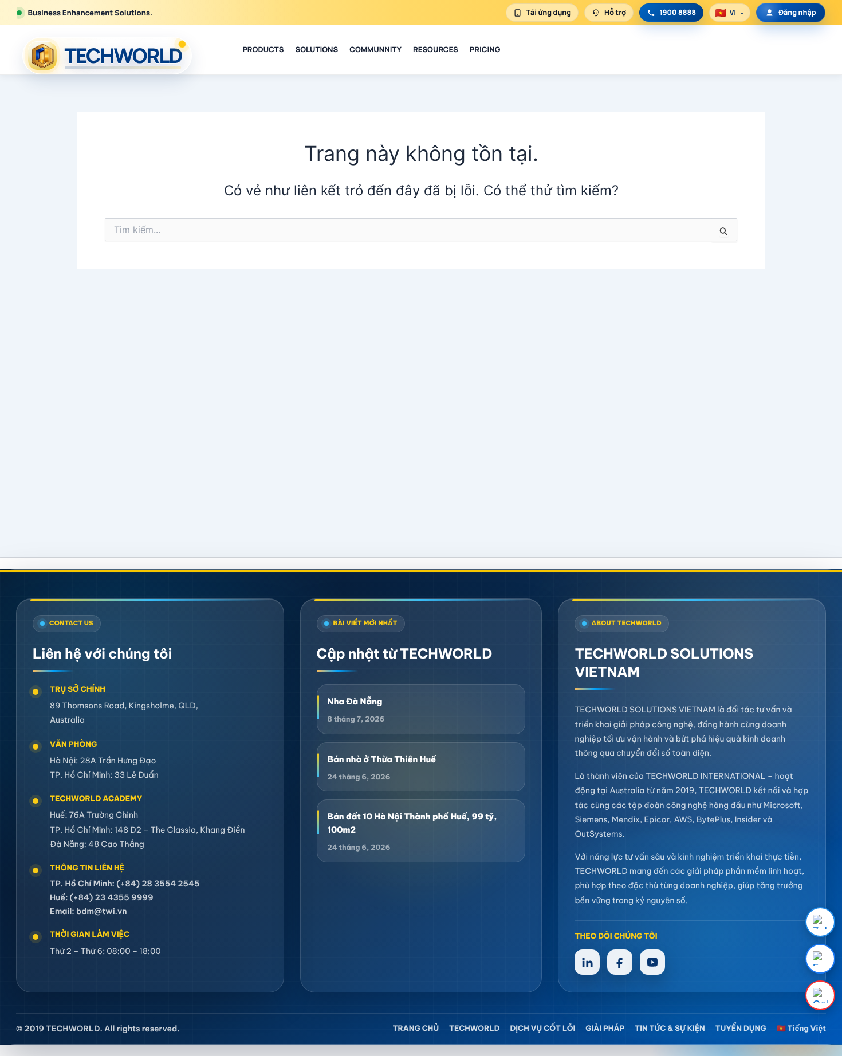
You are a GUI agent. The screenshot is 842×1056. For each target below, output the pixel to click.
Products (263, 49)
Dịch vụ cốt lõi (542, 1028)
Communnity (375, 49)
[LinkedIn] (587, 962)
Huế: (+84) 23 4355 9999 (102, 897)
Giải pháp (604, 1028)
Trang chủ (416, 1028)
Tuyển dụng (740, 1028)
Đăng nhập (797, 12)
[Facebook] (820, 959)
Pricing (485, 49)
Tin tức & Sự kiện (670, 1028)
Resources (435, 49)
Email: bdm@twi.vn (88, 911)
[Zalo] (820, 922)
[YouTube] (652, 962)
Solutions (316, 49)
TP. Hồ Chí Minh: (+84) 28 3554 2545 (125, 883)
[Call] (820, 995)
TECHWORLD (474, 1028)
